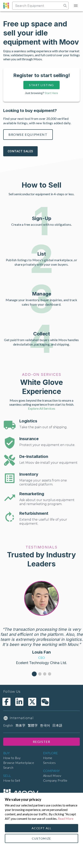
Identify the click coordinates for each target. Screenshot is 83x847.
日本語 (57, 725)
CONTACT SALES (20, 151)
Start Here (51, 93)
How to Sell (11, 780)
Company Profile (55, 780)
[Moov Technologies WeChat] (45, 702)
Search (8, 767)
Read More (65, 818)
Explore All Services (41, 408)
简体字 (20, 725)
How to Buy (12, 758)
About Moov (52, 775)
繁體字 (33, 725)
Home (47, 758)
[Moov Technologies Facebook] (6, 702)
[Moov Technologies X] (32, 702)
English (8, 725)
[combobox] (37, 5)
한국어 (45, 725)
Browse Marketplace (18, 762)
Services (49, 762)
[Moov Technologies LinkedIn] (19, 702)
